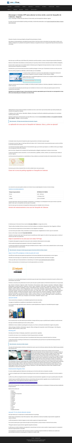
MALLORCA (21, 9)
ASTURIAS (44, 6)
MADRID (24, 6)
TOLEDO (26, 9)
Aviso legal (29, 440)
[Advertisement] (36, 31)
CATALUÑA (9, 6)
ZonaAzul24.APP (37, 438)
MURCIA (57, 6)
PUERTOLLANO (51, 6)
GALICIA (9, 9)
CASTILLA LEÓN (33, 9)
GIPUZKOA (37, 6)
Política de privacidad (35, 440)
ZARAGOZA (15, 9)
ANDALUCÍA (30, 6)
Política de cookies (41, 440)
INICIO (10, 18)
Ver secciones (37, 80)
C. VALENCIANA (16, 6)
